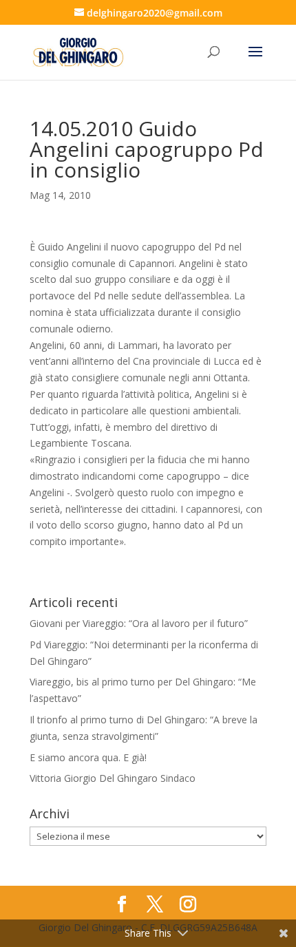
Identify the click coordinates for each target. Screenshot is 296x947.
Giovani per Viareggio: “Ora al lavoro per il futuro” (139, 623)
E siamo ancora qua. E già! (88, 757)
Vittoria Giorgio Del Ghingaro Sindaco (112, 778)
